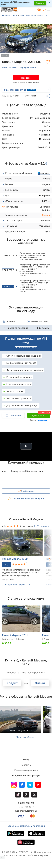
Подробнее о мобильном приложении (26, 826)
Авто (15, 15)
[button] (49, 9)
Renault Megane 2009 (15, 559)
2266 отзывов (41, 526)
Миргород (42, 15)
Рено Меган (31, 15)
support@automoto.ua (26, 810)
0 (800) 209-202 (26, 803)
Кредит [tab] (12, 683)
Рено (21, 15)
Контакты (26, 765)
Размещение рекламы (26, 770)
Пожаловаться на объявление (27, 498)
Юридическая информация (26, 775)
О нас (26, 759)
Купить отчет (41, 415)
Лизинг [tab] (40, 683)
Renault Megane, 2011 (15, 635)
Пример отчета (15, 415)
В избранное (27, 491)
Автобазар (6, 15)
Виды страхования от (14, 89)
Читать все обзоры (25, 737)
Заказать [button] (40, 3)
